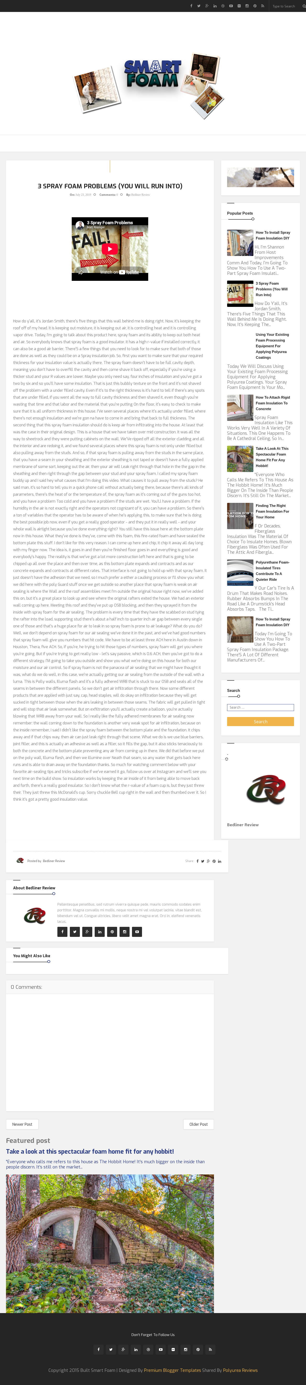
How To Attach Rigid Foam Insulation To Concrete (273, 403)
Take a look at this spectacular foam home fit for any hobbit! (90, 1152)
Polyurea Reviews (240, 1370)
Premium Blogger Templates (172, 1370)
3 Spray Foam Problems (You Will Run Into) (272, 289)
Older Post (199, 1124)
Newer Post (22, 1124)
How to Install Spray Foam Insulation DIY (273, 235)
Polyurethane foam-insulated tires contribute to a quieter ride (273, 570)
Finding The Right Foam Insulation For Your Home (272, 511)
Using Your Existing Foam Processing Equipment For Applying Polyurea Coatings (272, 345)
